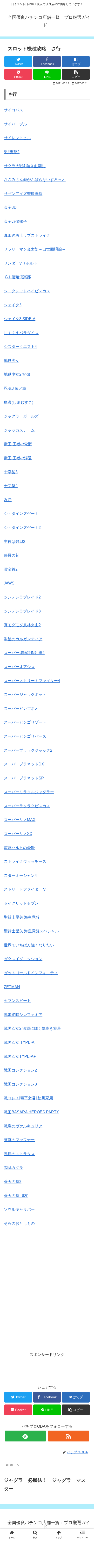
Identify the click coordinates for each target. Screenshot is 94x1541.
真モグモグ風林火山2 (22, 625)
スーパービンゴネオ (21, 708)
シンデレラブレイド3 (22, 611)
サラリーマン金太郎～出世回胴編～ (35, 249)
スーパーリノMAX (19, 820)
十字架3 (11, 472)
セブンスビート (17, 1001)
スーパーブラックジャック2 (28, 750)
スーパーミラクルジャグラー (29, 792)
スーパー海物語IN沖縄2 (24, 653)
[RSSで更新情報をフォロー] (68, 1436)
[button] (76, 74)
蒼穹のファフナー (19, 1140)
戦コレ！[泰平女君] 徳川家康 (28, 1098)
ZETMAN (12, 987)
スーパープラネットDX (24, 764)
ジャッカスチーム (19, 430)
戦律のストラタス (19, 1154)
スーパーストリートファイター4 (32, 681)
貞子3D (10, 207)
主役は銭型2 (14, 542)
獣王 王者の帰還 (18, 458)
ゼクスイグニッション (23, 959)
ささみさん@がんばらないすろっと (35, 180)
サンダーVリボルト (20, 263)
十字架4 (11, 486)
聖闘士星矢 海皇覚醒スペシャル (31, 931)
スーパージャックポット (25, 694)
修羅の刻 (11, 555)
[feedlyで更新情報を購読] (25, 1436)
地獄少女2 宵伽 (17, 374)
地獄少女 (11, 361)
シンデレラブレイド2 (22, 597)
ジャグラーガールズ (21, 416)
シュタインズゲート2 (22, 528)
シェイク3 (12, 305)
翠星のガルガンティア (23, 639)
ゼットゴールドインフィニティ (31, 973)
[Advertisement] (47, 1295)
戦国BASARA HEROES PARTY (31, 1112)
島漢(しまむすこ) (19, 402)
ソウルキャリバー (19, 1209)
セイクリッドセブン (21, 903)
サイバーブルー (17, 124)
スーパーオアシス (19, 667)
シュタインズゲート (21, 513)
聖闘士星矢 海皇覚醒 (22, 917)
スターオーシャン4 (20, 875)
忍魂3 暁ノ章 (15, 388)
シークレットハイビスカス (27, 291)
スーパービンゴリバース (25, 736)
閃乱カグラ (13, 1168)
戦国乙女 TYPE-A (19, 1042)
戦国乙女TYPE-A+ (20, 1056)
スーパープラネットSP (24, 778)
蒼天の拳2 (12, 1182)
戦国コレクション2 (20, 1070)
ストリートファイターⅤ (25, 889)
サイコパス (13, 110)
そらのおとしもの (19, 1223)
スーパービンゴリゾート (25, 722)
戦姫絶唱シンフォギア (23, 1015)
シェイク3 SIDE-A (19, 319)
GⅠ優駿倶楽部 (18, 277)
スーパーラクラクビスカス (27, 806)
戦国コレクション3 (20, 1084)
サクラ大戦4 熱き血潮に (25, 166)
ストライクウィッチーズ (25, 861)
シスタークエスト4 (20, 347)
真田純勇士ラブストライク (27, 235)
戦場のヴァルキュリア (23, 1126)
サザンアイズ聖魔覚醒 (23, 194)
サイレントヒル (17, 138)
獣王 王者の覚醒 (18, 444)
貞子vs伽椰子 (15, 221)
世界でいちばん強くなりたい (29, 945)
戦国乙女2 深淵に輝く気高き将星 (32, 1028)
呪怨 (8, 500)
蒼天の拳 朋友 (16, 1196)
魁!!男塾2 (12, 152)
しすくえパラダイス (21, 333)
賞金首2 (11, 569)
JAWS (9, 583)
